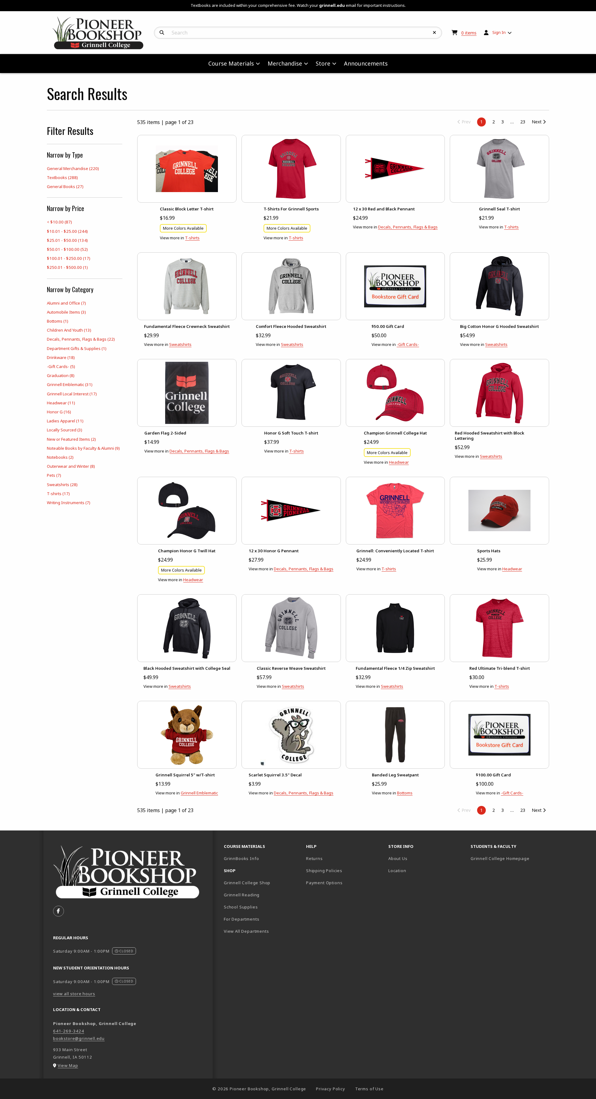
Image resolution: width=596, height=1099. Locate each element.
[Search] (162, 32)
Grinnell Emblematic (70, 384)
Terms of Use (369, 1089)
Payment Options (324, 882)
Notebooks (60, 457)
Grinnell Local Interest (72, 394)
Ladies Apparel (65, 421)
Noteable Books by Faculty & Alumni (83, 448)
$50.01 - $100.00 (67, 249)
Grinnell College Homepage (509, 858)
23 (522, 122)
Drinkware (61, 357)
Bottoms (57, 321)
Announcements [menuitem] (366, 63)
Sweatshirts (62, 484)
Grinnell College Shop (247, 882)
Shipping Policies (324, 870)
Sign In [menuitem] (499, 32)
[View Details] (187, 169)
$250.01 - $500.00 (67, 267)
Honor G (59, 412)
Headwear (61, 403)
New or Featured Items (71, 439)
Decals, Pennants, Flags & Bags (81, 339)
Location (397, 870)
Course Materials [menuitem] (231, 63)
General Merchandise (73, 168)
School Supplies (241, 907)
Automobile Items (66, 312)
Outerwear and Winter (71, 466)
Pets (54, 475)
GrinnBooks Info (262, 858)
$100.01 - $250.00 (68, 258)
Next (537, 122)
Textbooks (62, 177)
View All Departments (246, 931)
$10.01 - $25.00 (67, 231)
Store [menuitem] (323, 63)
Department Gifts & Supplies (76, 348)
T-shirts (58, 493)
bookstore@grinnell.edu (79, 1038)
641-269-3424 (68, 1031)
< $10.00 (59, 222)
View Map (68, 1065)
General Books (65, 186)
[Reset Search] (434, 32)
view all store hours (74, 993)
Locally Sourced (64, 430)
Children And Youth (69, 330)
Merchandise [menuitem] (285, 63)
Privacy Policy (330, 1089)
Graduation (60, 375)
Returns (314, 858)
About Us (398, 858)
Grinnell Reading (242, 895)
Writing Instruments (68, 502)
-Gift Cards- (61, 366)
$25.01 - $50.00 (67, 240)
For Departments (241, 919)
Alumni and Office (66, 303)
